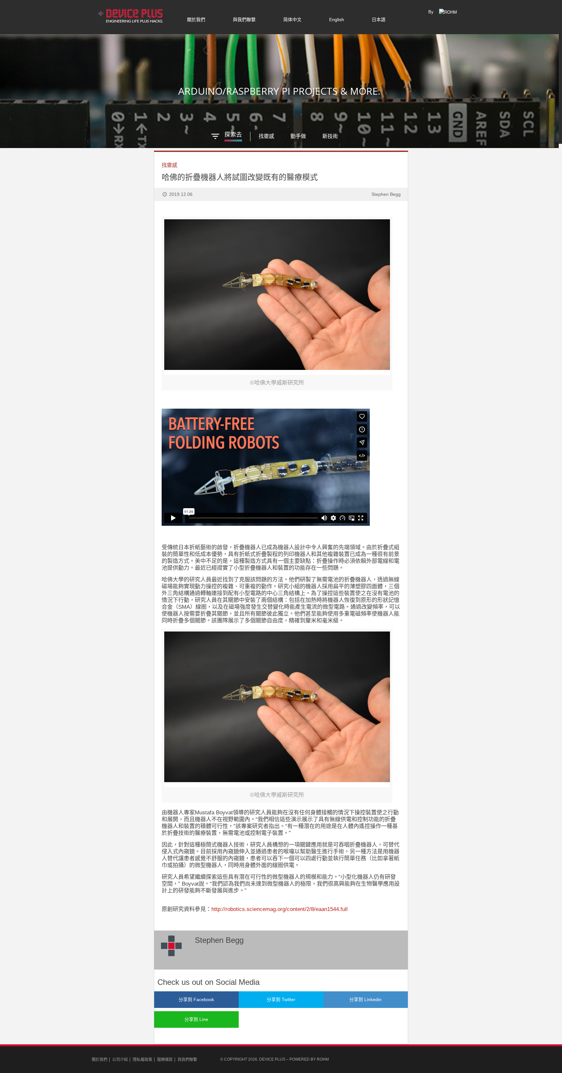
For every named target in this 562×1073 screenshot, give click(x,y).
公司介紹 (120, 1059)
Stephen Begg (386, 194)
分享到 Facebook (196, 999)
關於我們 (99, 1059)
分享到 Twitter (281, 999)
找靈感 (169, 165)
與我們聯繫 (187, 1059)
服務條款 (165, 1059)
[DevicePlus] (131, 14)
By (431, 11)
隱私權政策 (142, 1059)
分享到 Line (196, 1019)
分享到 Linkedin (365, 999)
